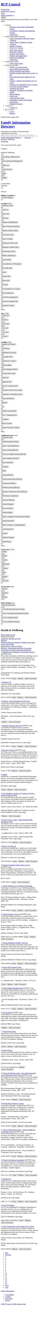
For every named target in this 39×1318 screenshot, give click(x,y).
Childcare (13, 40)
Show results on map (8, 635)
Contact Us (11, 107)
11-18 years (5, 315)
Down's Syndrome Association (13, 1160)
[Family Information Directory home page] (13, 1304)
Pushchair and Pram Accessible (12, 390)
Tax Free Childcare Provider (10, 622)
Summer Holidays (7, 197)
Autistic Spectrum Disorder (10, 458)
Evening (4, 589)
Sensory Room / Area (8, 373)
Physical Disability (7, 504)
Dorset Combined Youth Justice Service (16, 865)
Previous (8, 1255)
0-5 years (5, 319)
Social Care (13, 96)
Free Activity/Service (8, 605)
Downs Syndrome (7, 508)
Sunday (4, 551)
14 (6, 1282)
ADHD (4, 471)
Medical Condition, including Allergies (13, 525)
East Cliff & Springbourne (10, 297)
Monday (4, 556)
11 (6, 1276)
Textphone (5, 419)
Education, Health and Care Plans (21, 90)
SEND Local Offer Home (18, 67)
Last (6, 1287)
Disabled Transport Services (11, 726)
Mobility (4, 178)
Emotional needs (7, 437)
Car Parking (5, 348)
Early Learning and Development (12, 161)
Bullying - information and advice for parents (16, 648)
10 (6, 1274)
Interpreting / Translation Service (12, 394)
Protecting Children (16, 52)
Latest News (14, 35)
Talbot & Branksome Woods (10, 226)
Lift (3, 407)
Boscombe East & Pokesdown (11, 264)
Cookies (8, 1296)
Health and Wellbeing (17, 58)
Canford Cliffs (6, 276)
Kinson (4, 272)
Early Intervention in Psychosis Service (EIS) (18, 1226)
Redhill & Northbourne (8, 255)
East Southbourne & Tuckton (11, 289)
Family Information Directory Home (22, 38)
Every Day (5, 581)
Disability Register (16, 104)
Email (14, 678)
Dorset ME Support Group (12, 967)
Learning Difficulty (7, 475)
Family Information (7, 1291)
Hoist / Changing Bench (9, 415)
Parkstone (5, 218)
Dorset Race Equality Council (13, 1103)
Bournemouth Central (8, 251)
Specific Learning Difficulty (10, 446)
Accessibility (9, 1295)
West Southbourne (7, 293)
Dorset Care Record (9, 846)
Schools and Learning (17, 54)
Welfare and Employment (18, 56)
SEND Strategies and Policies (20, 71)
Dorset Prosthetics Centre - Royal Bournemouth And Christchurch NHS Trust (18, 1074)
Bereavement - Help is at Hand (11, 646)
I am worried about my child (19, 69)
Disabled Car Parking (8, 344)
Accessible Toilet (7, 357)
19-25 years (5, 324)
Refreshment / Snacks (9, 361)
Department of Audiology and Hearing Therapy (18, 652)
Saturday (4, 576)
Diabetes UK (6, 682)
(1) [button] (15, 195)
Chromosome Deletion (9, 483)
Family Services (7, 169)
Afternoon (5, 593)
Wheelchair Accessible (9, 352)
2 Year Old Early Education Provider (13, 609)
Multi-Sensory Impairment (10, 496)
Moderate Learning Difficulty (10, 487)
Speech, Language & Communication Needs (15, 516)
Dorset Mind (7, 1012)
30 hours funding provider (10, 617)
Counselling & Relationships (10, 157)
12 (6, 1278)
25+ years (5, 328)
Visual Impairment (7, 529)
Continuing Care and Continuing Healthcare (16, 650)
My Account (10, 111)
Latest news (14, 60)
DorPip (4, 774)
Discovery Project (8, 750)
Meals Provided (6, 423)
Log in (12, 111)
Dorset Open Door (9, 1031)
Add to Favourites (30, 678)
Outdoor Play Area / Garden (10, 427)
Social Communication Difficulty (12, 479)
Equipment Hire (6, 382)
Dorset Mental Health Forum (13, 988)
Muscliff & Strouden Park (10, 301)
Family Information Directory (19, 48)
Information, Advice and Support (21, 100)
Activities (13, 44)
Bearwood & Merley (8, 305)
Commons (5, 210)
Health (12, 92)
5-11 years (5, 332)
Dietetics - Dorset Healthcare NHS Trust (16, 701)
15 (6, 1283)
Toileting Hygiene (7, 512)
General (20, 30)
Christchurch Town (7, 235)
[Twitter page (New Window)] (15, 1291)
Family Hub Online (14, 62)
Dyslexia (4, 533)
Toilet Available (6, 365)
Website (20, 678)
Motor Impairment (7, 462)
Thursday (5, 568)
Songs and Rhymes (8, 398)
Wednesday (5, 564)
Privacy (7, 1300)
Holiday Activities (16, 46)
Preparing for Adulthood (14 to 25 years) (23, 85)
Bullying (4, 640)
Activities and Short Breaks (19, 86)
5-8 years (5, 336)
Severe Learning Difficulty (10, 450)
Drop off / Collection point (10, 386)
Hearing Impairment (8, 521)
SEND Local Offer (21, 84)
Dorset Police (7, 1050)
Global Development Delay (10, 442)
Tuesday (4, 560)
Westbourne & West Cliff (9, 243)
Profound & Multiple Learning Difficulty (14, 454)
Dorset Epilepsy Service (11, 914)
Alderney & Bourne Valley (10, 230)
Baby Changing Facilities (9, 369)
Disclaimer (9, 1298)
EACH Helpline (8, 1205)
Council (10, 4)
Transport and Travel (17, 88)
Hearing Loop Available (9, 411)
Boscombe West (7, 268)
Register (12, 113)
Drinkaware (7, 1179)
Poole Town (5, 214)
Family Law (5, 165)
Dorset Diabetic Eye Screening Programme (17, 886)
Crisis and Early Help (17, 98)
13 (6, 1280)
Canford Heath (6, 260)
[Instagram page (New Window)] (17, 1291)
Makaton (4, 402)
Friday (4, 572)
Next (7, 1285)
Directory (28, 137)
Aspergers (5, 466)
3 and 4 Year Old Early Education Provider (15, 613)
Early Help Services (16, 50)
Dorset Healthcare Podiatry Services (15, 943)
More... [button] (3, 309)
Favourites (4, 141)
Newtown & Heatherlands (9, 222)
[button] (19, 145)
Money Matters (15, 94)
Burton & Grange (7, 239)
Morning (4, 597)
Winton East (5, 280)
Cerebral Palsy (6, 541)
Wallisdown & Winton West (10, 247)
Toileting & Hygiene (8, 537)
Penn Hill (4, 285)
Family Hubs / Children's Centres (21, 42)
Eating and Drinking (8, 500)
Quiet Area (5, 377)
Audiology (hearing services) (11, 639)
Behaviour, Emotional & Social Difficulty (14, 491)
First (6, 1253)
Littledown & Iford (7, 205)
